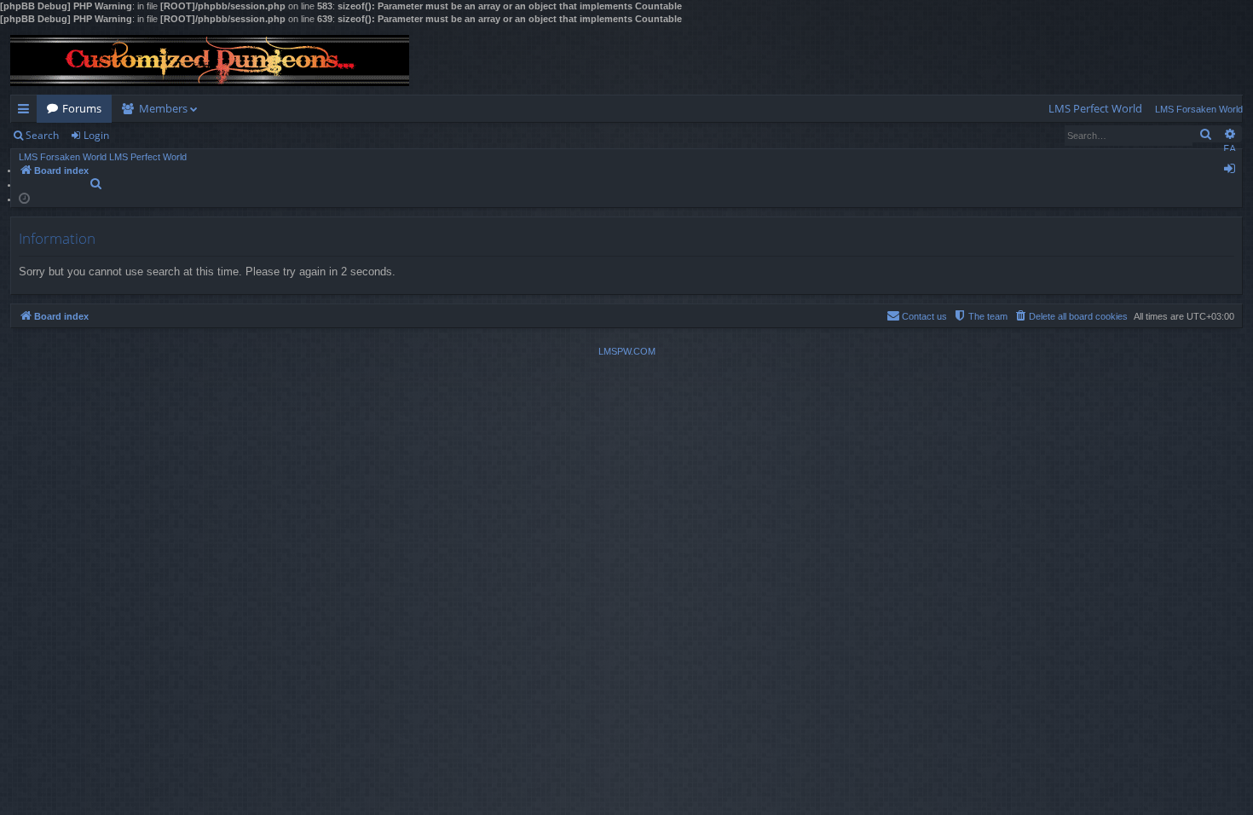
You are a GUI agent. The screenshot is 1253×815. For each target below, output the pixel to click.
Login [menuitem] (1233, 171)
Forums (81, 108)
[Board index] (209, 60)
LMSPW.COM (626, 351)
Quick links (27, 112)
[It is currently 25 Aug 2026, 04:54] (24, 197)
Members (163, 108)
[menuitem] (1095, 109)
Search (42, 135)
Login (96, 135)
